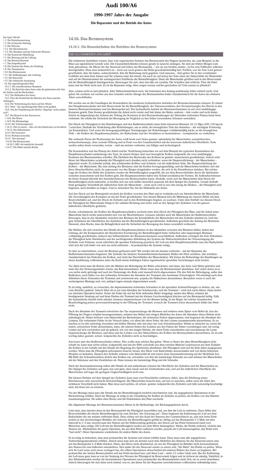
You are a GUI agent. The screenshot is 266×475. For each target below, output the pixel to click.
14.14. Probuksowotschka (17, 135)
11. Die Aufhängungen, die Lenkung (23, 75)
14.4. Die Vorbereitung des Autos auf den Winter (28, 103)
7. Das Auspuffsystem (15, 63)
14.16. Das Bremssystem (18, 141)
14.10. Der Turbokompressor (19, 124)
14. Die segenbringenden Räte (19, 83)
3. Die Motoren (12, 46)
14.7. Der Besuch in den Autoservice (22, 115)
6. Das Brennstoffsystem (17, 60)
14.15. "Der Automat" (15, 138)
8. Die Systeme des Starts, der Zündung (24, 66)
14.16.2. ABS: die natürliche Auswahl (25, 144)
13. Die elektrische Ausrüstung (20, 80)
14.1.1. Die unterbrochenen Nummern (23, 86)
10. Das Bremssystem (15, 72)
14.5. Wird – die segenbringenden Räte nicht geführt (30, 106)
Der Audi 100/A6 (11, 37)
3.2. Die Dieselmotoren (16, 49)
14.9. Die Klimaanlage (18, 121)
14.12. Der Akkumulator (18, 129)
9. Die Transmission (14, 69)
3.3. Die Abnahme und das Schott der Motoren (27, 51)
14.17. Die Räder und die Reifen (22, 147)
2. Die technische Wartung (18, 43)
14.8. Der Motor (14, 118)
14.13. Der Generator (15, 132)
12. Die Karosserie (14, 77)
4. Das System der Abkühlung (19, 54)
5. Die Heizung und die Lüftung (20, 57)
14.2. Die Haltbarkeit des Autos (20, 95)
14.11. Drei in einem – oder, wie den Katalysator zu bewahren (36, 127)
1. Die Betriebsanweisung (17, 40)
